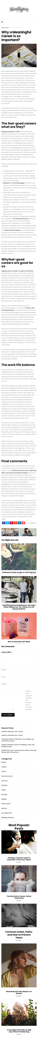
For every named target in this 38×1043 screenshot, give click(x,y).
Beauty (3, 762)
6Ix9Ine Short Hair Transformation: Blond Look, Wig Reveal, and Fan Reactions (18, 751)
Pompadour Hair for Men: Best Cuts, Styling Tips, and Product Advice (17, 740)
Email (3, 677)
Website (4, 684)
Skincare (4, 808)
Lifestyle (4, 794)
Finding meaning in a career (10, 131)
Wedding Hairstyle (7, 817)
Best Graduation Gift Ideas (19, 642)
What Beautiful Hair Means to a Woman (19, 992)
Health (3, 790)
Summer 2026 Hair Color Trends (12, 731)
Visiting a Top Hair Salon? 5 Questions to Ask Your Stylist (19, 859)
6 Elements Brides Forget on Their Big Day (19, 572)
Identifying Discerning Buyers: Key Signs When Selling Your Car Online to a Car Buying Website (19, 607)
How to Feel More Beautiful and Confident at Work (29, 532)
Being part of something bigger (14, 183)
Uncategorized (6, 813)
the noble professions (20, 219)
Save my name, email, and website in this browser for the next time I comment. (29, 700)
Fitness (3, 771)
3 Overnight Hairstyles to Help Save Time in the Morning (19, 1031)
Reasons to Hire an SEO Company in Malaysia (8, 532)
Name (3, 669)
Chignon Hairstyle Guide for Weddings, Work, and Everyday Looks (18, 745)
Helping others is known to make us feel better (17, 271)
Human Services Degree (12, 230)
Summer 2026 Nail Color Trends (12, 735)
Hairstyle (4, 785)
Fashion (4, 767)
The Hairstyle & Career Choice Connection (19, 897)
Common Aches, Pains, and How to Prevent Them (19, 934)
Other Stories (5, 27)
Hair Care (4, 781)
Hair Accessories (7, 776)
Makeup (4, 799)
